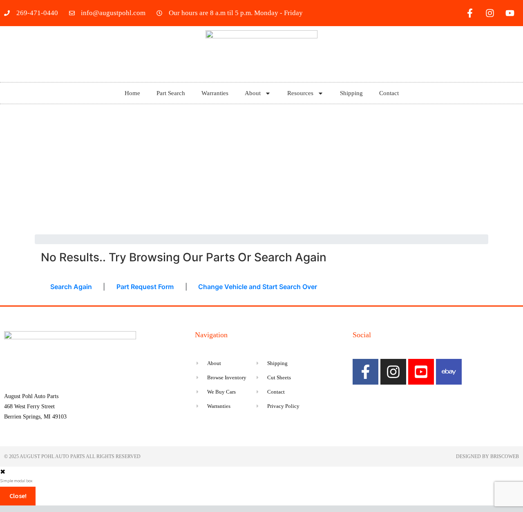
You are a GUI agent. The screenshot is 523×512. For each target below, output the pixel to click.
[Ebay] (449, 372)
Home (132, 93)
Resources (300, 93)
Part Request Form (145, 287)
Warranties (214, 93)
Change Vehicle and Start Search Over (257, 287)
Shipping (351, 93)
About (253, 93)
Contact (389, 93)
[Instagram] (490, 13)
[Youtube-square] (421, 372)
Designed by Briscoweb (487, 456)
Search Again (71, 287)
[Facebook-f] (470, 13)
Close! (18, 496)
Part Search (170, 93)
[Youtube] (510, 13)
